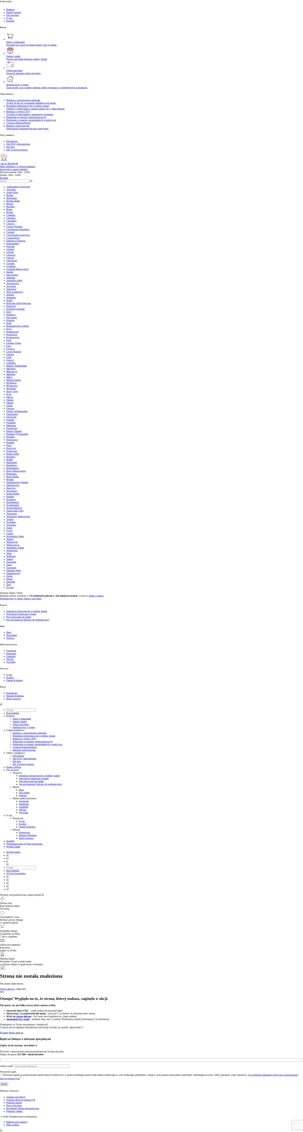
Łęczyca (10, 348)
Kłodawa (10, 314)
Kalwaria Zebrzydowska (18, 303)
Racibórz (10, 456)
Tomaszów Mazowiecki (18, 516)
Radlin (9, 459)
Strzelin (10, 496)
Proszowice (12, 439)
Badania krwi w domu (24, 727)
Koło (8, 323)
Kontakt (10, 21)
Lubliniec (11, 363)
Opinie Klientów (27, 826)
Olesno (9, 400)
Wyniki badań (13, 846)
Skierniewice (12, 485)
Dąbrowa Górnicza (15, 240)
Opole (9, 405)
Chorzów (11, 218)
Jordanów (11, 297)
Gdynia (10, 252)
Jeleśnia (10, 294)
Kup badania (12, 713)
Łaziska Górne (13, 343)
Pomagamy (24, 832)
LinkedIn (23, 807)
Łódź (9, 357)
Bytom (9, 212)
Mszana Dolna (13, 380)
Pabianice (11, 425)
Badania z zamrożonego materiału (29, 733)
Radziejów (11, 465)
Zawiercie (11, 567)
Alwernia (11, 189)
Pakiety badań (20, 721)
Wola (9, 553)
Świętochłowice (14, 508)
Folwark (10, 246)
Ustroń (9, 533)
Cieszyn (10, 223)
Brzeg (9, 209)
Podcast (23, 795)
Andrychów (12, 192)
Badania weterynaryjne (24, 750)
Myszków (11, 388)
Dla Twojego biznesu (23, 764)
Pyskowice (11, 451)
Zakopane (11, 562)
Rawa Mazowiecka (16, 471)
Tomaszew (11, 513)
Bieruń (9, 203)
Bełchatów (11, 198)
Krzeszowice (12, 337)
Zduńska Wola (13, 570)
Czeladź (10, 232)
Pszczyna (11, 448)
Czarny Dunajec (14, 226)
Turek (9, 528)
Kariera (22, 824)
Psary (9, 445)
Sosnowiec (11, 491)
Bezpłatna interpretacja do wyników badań (34, 736)
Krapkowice (12, 331)
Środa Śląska (12, 493)
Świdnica (11, 499)
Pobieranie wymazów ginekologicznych (33, 741)
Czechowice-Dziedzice (17, 229)
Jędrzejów (11, 289)
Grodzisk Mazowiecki (17, 269)
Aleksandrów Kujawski (18, 186)
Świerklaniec (12, 505)
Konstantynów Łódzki (17, 326)
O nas (9, 18)
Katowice (11, 306)
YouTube (23, 812)
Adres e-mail (7, 1066)
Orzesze (10, 408)
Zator (9, 564)
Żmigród (10, 582)
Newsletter (24, 792)
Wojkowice (12, 550)
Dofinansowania (14, 844)
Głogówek (11, 260)
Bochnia (10, 206)
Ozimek (10, 419)
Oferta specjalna (21, 724)
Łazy (8, 346)
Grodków (11, 266)
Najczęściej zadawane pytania (34, 778)
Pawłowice (11, 428)
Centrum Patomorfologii (25, 747)
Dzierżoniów (12, 243)
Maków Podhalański (16, 365)
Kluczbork (11, 317)
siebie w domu (96, 595)
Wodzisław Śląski (15, 547)
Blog (21, 790)
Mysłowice (11, 385)
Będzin (9, 195)
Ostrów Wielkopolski (16, 411)
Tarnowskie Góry (15, 510)
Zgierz (9, 579)
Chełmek (10, 215)
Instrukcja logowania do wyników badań (39, 775)
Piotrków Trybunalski (17, 434)
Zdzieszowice (13, 573)
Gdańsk (10, 249)
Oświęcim (11, 417)
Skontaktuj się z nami (17, 1019)
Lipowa (10, 354)
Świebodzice (12, 502)
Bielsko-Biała (13, 201)
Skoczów (11, 488)
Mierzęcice (11, 371)
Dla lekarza (18, 755)
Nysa (9, 394)
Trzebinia (11, 522)
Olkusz (9, 402)
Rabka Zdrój (12, 454)
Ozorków (11, 422)
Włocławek (12, 542)
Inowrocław (12, 275)
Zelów (9, 576)
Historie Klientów (28, 835)
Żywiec (10, 587)
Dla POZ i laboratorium (24, 758)
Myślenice (11, 383)
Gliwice (10, 257)
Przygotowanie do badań (31, 781)
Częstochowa (13, 238)
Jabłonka (10, 277)
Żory (8, 584)
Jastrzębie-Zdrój (14, 280)
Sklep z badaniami (22, 718)
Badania (10, 9)
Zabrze (9, 559)
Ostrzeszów (12, 414)
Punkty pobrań (13, 12)
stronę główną (23, 1016)
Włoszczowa (12, 545)
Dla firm (17, 761)
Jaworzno (11, 286)
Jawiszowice (12, 283)
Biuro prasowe (26, 838)
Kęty (8, 311)
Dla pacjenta (12, 15)
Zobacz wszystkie (32, 598)
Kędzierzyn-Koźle (15, 309)
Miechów (11, 368)
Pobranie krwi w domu (11, 598)
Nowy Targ (12, 391)
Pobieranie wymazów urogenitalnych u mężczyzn (37, 744)
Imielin (9, 272)
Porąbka (10, 437)
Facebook (24, 801)
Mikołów (10, 374)
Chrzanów (11, 221)
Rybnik (10, 479)
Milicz (9, 377)
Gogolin (10, 263)
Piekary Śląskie (14, 431)
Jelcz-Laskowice (14, 292)
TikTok (22, 809)
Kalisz (9, 300)
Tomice (10, 519)
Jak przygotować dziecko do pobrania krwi (40, 784)
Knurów (10, 320)
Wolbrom (11, 556)
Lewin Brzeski (13, 351)
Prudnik (10, 442)
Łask (8, 340)
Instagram (24, 804)
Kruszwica (11, 334)
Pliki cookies (12, 1124)
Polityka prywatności (16, 1122)
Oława (9, 397)
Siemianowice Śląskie (17, 482)
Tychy (9, 530)
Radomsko (11, 462)
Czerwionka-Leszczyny (18, 235)
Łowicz (10, 360)
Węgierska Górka (15, 536)
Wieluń (9, 539)
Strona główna (16, 1032)
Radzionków (12, 468)
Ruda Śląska (12, 476)
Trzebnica (11, 525)
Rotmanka (11, 474)
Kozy (9, 329)
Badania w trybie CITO (24, 738)
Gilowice (10, 255)
